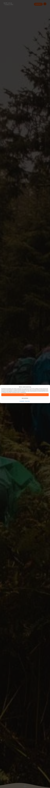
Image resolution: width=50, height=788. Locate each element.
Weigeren (25, 398)
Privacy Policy (27, 401)
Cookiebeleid (22, 401)
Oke (25, 394)
